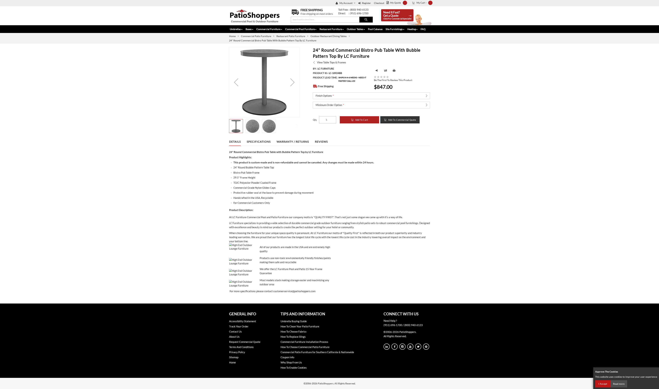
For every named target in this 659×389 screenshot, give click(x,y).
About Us (234, 336)
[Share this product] (376, 70)
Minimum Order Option (329, 104)
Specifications (259, 141)
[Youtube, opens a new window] (410, 347)
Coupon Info (287, 357)
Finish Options (324, 95)
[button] (347, 3)
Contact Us (235, 331)
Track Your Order (238, 326)
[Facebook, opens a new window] (394, 347)
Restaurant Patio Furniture (290, 36)
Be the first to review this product (393, 80)
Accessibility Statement (242, 321)
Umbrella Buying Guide (294, 321)
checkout (379, 3)
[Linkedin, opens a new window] (387, 347)
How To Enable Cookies (294, 367)
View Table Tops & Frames (331, 62)
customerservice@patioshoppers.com (294, 291)
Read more (619, 383)
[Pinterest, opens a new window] (426, 347)
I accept (602, 383)
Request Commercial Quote (244, 341)
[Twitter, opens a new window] (418, 347)
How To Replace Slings (293, 336)
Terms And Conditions (241, 346)
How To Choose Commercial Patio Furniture (305, 346)
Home (232, 36)
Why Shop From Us (291, 362)
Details (235, 141)
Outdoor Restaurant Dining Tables (328, 36)
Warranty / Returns (293, 141)
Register (366, 3)
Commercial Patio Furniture (256, 36)
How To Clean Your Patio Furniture (300, 326)
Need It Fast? (397, 15)
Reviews (321, 141)
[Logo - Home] (255, 16)
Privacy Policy (237, 352)
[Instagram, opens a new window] (402, 347)
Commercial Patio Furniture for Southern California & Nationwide (317, 352)
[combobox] (332, 20)
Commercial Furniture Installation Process (304, 341)
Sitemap (233, 357)
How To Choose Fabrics (294, 331)
